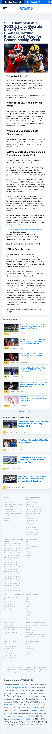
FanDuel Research (13, 2)
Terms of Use (43, 670)
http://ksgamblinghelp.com (15, 716)
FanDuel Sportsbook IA (11, 557)
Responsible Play (9, 511)
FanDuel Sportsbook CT (12, 553)
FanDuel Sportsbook (10, 597)
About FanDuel (9, 502)
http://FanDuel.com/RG (14, 705)
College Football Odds (33, 509)
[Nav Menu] (4, 8)
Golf (27, 609)
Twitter (28, 646)
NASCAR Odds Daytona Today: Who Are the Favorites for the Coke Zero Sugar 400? (33, 399)
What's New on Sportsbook (13, 504)
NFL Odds (29, 500)
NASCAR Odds (31, 527)
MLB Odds (29, 507)
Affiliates (7, 518)
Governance (19, 667)
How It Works (8, 507)
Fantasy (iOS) (8, 625)
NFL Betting (30, 630)
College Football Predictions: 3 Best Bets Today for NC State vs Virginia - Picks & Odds (31, 327)
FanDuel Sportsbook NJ (12, 574)
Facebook (29, 644)
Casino (28, 556)
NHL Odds (29, 516)
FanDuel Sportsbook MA (12, 567)
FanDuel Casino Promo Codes (14, 658)
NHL (27, 548)
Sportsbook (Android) (11, 632)
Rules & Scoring (9, 509)
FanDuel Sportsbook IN (11, 562)
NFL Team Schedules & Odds (35, 637)
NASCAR (6, 406)
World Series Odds (32, 530)
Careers (9, 667)
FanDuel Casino (9, 602)
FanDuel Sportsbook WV (12, 590)
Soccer (28, 553)
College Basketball (32, 546)
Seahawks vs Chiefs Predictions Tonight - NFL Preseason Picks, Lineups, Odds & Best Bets (32, 478)
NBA (27, 544)
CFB (27, 606)
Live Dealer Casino (10, 651)
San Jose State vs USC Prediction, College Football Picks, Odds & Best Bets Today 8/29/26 (32, 341)
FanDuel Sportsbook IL (11, 560)
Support (6, 500)
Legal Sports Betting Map (12, 516)
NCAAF (6, 334)
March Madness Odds (33, 514)
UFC (27, 551)
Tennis (28, 611)
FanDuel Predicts (9, 609)
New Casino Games (10, 646)
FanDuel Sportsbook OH (12, 578)
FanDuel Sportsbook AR (12, 543)
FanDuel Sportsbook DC (12, 555)
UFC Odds (29, 523)
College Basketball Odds (34, 511)
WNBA (28, 616)
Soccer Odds (30, 525)
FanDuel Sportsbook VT (12, 588)
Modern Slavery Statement (12, 514)
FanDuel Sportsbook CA (12, 548)
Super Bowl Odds (32, 502)
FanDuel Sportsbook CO (12, 550)
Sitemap (6, 520)
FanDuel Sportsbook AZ (12, 546)
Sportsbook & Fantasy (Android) (14, 627)
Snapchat (29, 653)
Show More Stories (26, 411)
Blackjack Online (9, 648)
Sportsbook (32, 2)
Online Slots (8, 644)
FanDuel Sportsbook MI (11, 569)
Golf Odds (29, 518)
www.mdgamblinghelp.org (23, 719)
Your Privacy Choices (15, 672)
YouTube (29, 651)
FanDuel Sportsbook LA (11, 564)
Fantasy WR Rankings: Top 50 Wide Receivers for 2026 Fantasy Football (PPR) (33, 370)
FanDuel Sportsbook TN (12, 583)
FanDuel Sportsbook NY (12, 576)
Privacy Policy (11, 670)
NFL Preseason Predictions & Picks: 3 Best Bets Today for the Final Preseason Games (33, 460)
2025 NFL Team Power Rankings (36, 634)
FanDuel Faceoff (9, 606)
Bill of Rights (43, 667)
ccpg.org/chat (39, 711)
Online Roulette (9, 653)
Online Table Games (10, 655)
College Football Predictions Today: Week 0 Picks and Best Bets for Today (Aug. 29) (33, 384)
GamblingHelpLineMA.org (20, 688)
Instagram (29, 648)
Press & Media (27, 674)
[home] (26, 8)
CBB (27, 618)
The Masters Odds (32, 520)
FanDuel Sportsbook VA (12, 585)
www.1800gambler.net (29, 725)
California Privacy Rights (27, 670)
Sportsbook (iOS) (9, 630)
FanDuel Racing (9, 604)
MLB (27, 602)
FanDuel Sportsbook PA (11, 581)
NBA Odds (29, 504)
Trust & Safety (31, 667)
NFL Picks (29, 632)
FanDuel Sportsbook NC (12, 571)
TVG (5, 599)
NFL (5, 377)
